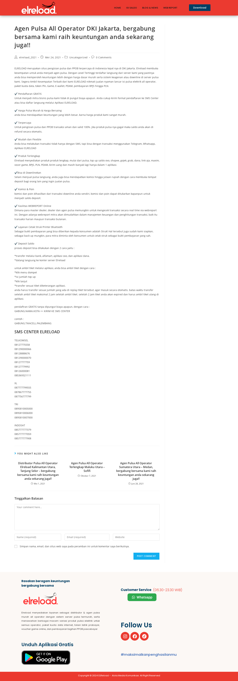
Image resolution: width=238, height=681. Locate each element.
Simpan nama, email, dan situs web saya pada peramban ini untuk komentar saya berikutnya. (74, 546)
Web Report (170, 7)
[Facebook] (134, 636)
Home (117, 7)
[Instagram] (125, 636)
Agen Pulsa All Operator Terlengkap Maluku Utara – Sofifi (87, 467)
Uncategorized (78, 57)
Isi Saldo (131, 7)
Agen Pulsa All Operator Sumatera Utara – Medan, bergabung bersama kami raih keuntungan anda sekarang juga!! (136, 471)
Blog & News (150, 7)
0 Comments (104, 57)
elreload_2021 (28, 57)
